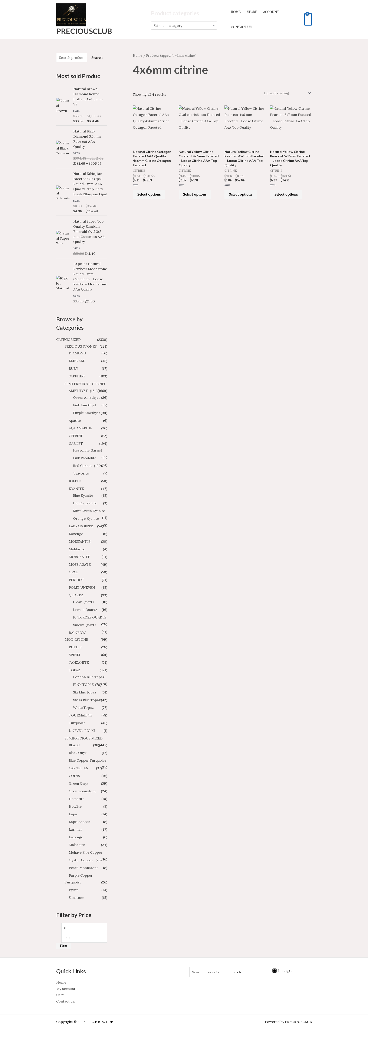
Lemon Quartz (85, 609)
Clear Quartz (83, 602)
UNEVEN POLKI (82, 730)
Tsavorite (81, 473)
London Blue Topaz (89, 677)
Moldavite (77, 549)
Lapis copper (79, 822)
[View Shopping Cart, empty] (308, 19)
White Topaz (83, 707)
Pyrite (74, 890)
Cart (60, 995)
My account (65, 989)
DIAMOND (77, 353)
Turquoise (77, 723)
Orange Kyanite (86, 518)
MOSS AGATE (80, 564)
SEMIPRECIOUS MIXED (84, 738)
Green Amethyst (86, 397)
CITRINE (76, 436)
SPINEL (75, 655)
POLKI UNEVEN (82, 587)
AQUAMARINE (80, 428)
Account (271, 12)
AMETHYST (78, 390)
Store (252, 12)
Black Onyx (77, 753)
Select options (149, 194)
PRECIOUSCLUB (84, 30)
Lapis (73, 814)
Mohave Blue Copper (85, 852)
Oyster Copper (81, 860)
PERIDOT (76, 580)
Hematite (76, 799)
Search (97, 57)
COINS (74, 776)
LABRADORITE (81, 526)
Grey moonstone (82, 791)
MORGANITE (79, 557)
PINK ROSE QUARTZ (89, 617)
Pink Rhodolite (84, 458)
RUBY (73, 368)
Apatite (75, 420)
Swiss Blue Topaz (87, 700)
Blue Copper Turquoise (87, 760)
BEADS (74, 745)
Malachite (77, 845)
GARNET (76, 443)
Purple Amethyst (86, 413)
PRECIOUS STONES (81, 346)
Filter (63, 945)
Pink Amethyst (84, 405)
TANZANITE (79, 662)
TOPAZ (74, 670)
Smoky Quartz (84, 625)
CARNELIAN (79, 768)
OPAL (73, 572)
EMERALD (77, 361)
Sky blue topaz (84, 692)
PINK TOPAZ (83, 684)
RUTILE (75, 647)
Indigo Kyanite (85, 503)
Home (236, 12)
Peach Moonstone (83, 868)
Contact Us (241, 27)
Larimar (75, 829)
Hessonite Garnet (87, 450)
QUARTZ (76, 595)
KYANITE (76, 488)
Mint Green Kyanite (89, 511)
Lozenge (76, 534)
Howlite (75, 806)
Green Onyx (78, 783)
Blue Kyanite (83, 495)
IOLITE (75, 481)
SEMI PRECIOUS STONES (85, 384)
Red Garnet (82, 465)
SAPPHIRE (77, 376)
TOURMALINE (80, 715)
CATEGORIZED (68, 339)
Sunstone (76, 897)
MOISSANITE (80, 541)
